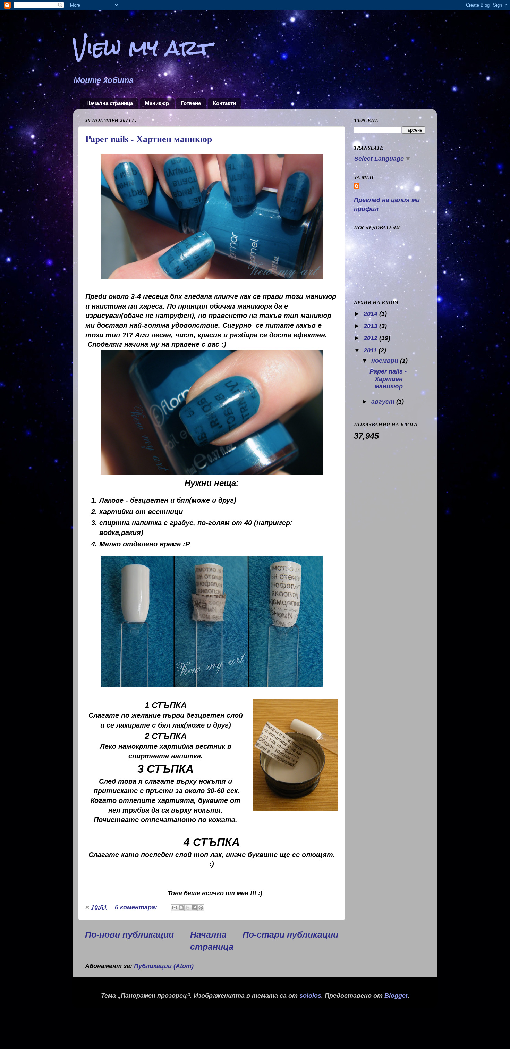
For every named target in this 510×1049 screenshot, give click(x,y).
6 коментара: (137, 907)
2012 (371, 338)
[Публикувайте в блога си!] (181, 907)
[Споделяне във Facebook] (194, 907)
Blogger (396, 995)
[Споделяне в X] (187, 907)
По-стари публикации (290, 934)
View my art (142, 47)
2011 (371, 350)
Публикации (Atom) (164, 966)
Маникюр (157, 103)
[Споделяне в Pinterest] (200, 907)
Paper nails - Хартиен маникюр (148, 138)
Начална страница (109, 103)
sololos (310, 995)
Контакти (224, 103)
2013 (371, 325)
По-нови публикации (129, 934)
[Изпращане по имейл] (174, 907)
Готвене (191, 103)
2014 (371, 313)
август (383, 401)
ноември (385, 360)
